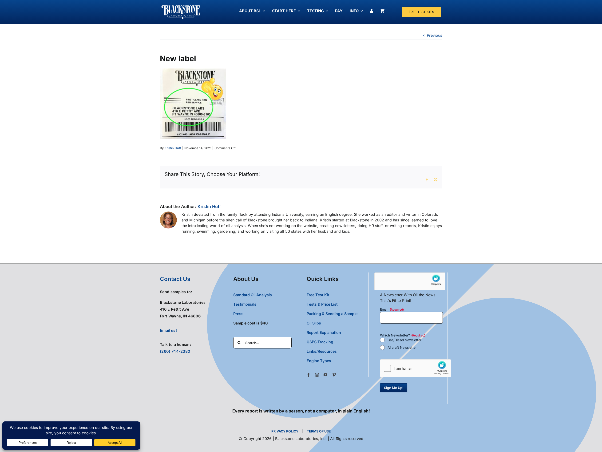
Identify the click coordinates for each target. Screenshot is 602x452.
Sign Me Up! (393, 388)
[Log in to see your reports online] (373, 11)
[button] (337, 361)
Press (238, 313)
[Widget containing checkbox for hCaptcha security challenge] (415, 368)
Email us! (168, 330)
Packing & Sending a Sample (332, 313)
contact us (175, 279)
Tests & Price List (322, 304)
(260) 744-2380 (175, 351)
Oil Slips (314, 323)
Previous (434, 35)
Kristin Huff (173, 148)
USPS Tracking (320, 342)
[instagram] (317, 375)
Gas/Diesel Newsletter (404, 340)
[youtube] (325, 375)
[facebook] (308, 375)
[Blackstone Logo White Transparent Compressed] (181, 5)
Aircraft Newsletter (402, 347)
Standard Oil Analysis (252, 294)
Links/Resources (322, 351)
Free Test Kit (318, 294)
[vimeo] (334, 375)
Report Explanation (324, 332)
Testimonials (244, 304)
